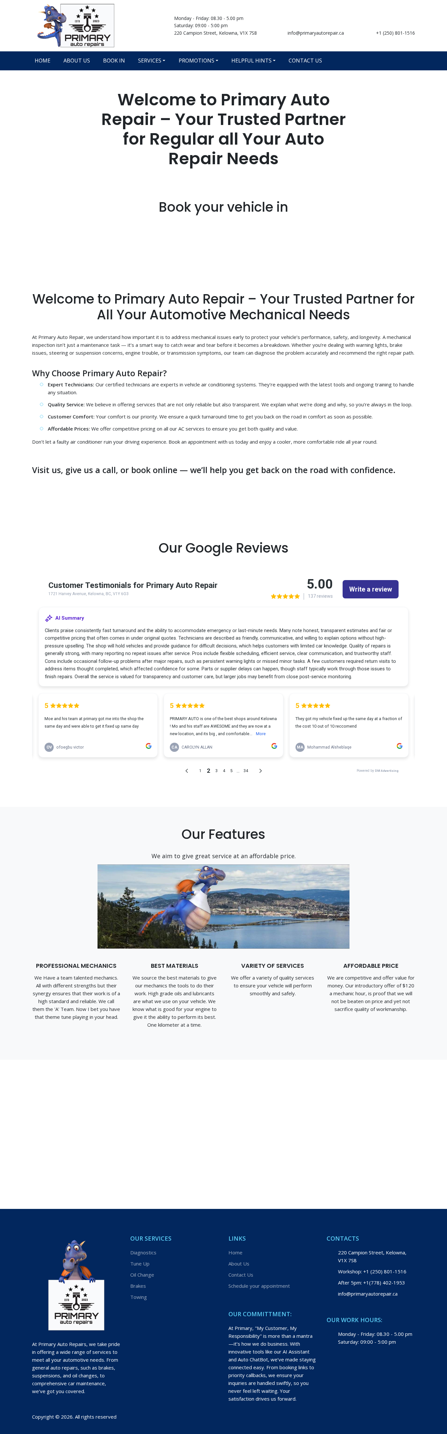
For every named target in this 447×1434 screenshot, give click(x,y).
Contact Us (305, 60)
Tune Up (140, 1263)
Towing (138, 1297)
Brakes (138, 1286)
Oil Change (142, 1274)
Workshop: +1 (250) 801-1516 (372, 1271)
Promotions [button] (196, 60)
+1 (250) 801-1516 (395, 33)
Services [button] (149, 60)
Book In (114, 60)
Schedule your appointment (259, 1286)
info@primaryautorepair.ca (316, 33)
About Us (76, 60)
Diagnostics (143, 1252)
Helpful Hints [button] (251, 60)
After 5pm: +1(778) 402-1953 (371, 1282)
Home (42, 60)
